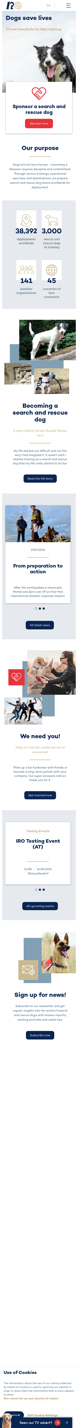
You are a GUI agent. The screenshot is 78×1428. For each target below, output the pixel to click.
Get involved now (40, 795)
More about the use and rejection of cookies (31, 1398)
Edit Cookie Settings (43, 1415)
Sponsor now (39, 123)
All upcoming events (40, 906)
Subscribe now (40, 1035)
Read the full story (40, 478)
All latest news (40, 625)
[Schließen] (66, 1422)
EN (49, 5)
